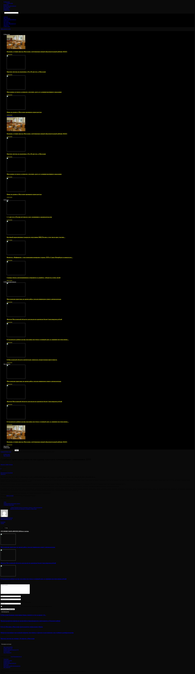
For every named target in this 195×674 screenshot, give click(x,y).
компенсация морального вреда (12, 503)
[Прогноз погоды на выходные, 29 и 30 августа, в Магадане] (16, 68)
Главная (6, 16)
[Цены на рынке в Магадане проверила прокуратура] (16, 109)
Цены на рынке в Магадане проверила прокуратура (24, 112)
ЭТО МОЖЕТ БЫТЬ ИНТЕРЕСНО (11, 531)
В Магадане (7, 2)
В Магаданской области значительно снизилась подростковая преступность (32, 360)
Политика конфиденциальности (12, 666)
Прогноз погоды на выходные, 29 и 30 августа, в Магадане (26, 72)
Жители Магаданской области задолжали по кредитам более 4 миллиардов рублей (34, 319)
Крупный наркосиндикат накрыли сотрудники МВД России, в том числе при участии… (36, 237)
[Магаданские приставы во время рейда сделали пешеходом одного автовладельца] (16, 296)
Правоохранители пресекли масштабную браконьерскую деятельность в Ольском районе (30, 621)
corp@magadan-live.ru (16, 656)
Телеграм (6, 659)
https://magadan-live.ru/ (6, 519)
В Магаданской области (10, 6)
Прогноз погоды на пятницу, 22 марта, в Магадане (23, 509)
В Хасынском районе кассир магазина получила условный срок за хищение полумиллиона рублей (33, 579)
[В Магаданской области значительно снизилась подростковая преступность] (16, 356)
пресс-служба (9, 495)
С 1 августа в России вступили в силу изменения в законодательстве (29, 217)
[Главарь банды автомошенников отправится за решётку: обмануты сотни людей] (16, 274)
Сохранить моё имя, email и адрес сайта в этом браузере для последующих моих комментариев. (27, 606)
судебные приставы (9, 505)
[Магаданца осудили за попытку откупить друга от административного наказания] (16, 89)
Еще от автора (25, 531)
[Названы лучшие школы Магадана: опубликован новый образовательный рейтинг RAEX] (16, 48)
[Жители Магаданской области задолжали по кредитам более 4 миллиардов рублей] (16, 316)
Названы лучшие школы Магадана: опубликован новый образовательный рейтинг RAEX (37, 51)
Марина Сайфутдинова (7, 464)
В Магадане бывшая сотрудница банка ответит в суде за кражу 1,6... (23, 615)
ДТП (5, 502)
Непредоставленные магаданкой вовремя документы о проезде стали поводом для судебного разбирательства (37, 632)
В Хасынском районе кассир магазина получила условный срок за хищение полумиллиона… (38, 339)
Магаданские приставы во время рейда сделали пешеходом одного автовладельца (34, 299)
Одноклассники (8, 660)
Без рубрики (7, 652)
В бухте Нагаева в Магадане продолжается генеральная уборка (22, 627)
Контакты (6, 8)
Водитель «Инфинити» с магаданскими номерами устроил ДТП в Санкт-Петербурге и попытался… (40, 257)
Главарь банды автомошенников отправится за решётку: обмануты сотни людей (33, 277)
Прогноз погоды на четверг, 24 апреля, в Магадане (18, 638)
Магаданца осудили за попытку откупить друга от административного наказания (34, 92)
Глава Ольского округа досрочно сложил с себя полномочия (26, 507)
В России (6, 4)
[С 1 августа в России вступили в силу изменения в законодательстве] (16, 214)
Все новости (7, 7)
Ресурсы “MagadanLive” (10, 23)
